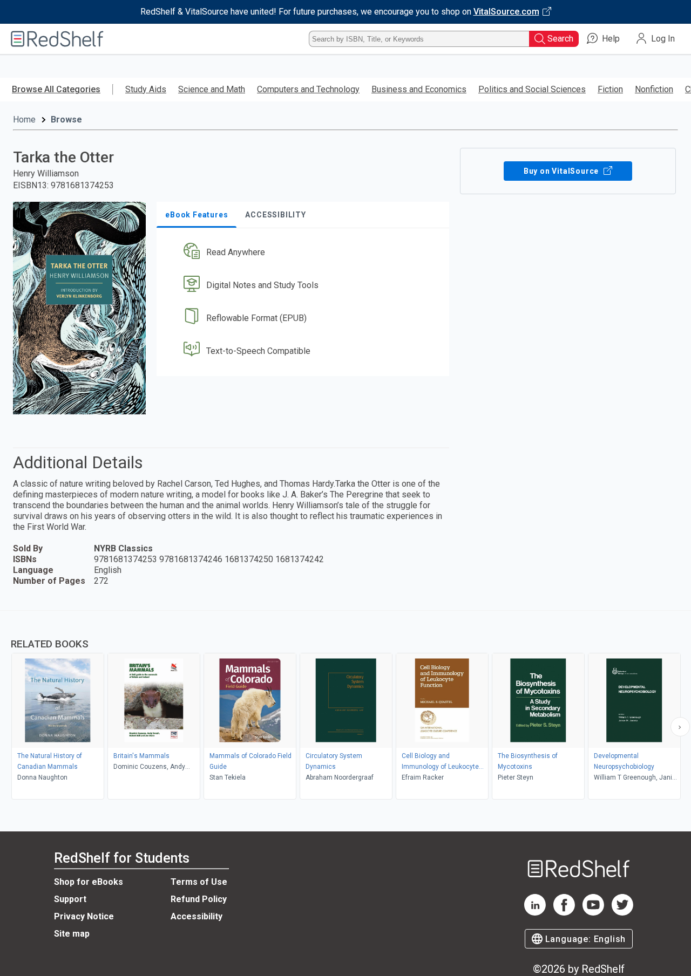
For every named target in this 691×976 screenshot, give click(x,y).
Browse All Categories (56, 89)
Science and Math (211, 89)
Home (24, 119)
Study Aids (145, 89)
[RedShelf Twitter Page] (622, 912)
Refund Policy (199, 899)
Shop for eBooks (88, 882)
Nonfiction (654, 89)
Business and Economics (418, 89)
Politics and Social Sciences (532, 89)
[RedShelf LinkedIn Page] (535, 912)
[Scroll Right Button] (680, 726)
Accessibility (196, 916)
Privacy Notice (84, 916)
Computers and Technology (308, 89)
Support (70, 899)
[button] (305, 252)
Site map (72, 934)
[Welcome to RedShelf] (57, 39)
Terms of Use (199, 882)
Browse (66, 119)
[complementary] (345, 706)
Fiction (610, 89)
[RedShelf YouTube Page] (593, 912)
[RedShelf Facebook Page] (564, 912)
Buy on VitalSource (562, 171)
